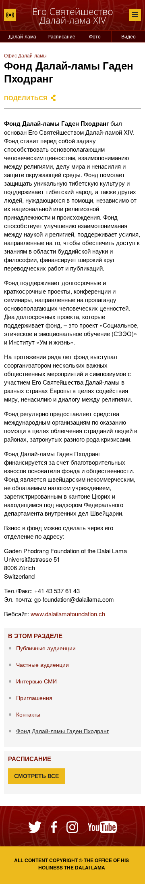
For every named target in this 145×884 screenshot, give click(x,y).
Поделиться (26, 97)
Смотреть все (36, 776)
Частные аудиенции (42, 664)
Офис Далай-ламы (25, 55)
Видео (128, 36)
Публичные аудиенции (46, 648)
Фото (95, 36)
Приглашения (34, 698)
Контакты (28, 714)
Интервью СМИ (36, 681)
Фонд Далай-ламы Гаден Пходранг (62, 731)
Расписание (61, 36)
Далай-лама (22, 36)
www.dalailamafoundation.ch (68, 613)
